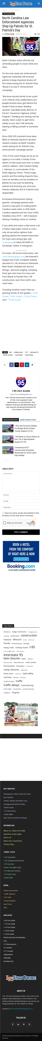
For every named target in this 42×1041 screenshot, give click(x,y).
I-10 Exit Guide (29, 296)
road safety (19, 355)
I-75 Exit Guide (13, 299)
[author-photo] (21, 387)
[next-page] (7, 461)
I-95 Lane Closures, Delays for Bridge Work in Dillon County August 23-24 (26, 428)
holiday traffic (9, 647)
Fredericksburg (17, 643)
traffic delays (11, 685)
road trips (8, 677)
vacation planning (28, 689)
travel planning (27, 685)
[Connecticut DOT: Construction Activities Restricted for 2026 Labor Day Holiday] (7, 450)
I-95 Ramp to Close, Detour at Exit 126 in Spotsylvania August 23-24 (27, 439)
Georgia (26, 643)
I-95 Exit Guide (9, 34)
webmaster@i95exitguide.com (22, 1009)
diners (25, 640)
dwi (10, 352)
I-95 (26, 352)
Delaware (7, 639)
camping (6, 636)
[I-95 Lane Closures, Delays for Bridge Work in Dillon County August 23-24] (7, 428)
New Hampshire (19, 662)
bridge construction (19, 632)
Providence (29, 666)
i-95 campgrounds (9, 651)
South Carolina (9, 681)
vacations (7, 693)
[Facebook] (11, 364)
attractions (7, 632)
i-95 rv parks (20, 651)
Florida (7, 643)
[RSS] (24, 1024)
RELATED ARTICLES (11, 420)
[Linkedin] (27, 364)
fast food (31, 640)
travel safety (29, 355)
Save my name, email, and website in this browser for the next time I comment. (20, 514)
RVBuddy (16, 677)
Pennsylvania (9, 666)
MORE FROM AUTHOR (28, 420)
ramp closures (11, 669)
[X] (16, 364)
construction (29, 635)
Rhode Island (8, 673)
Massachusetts (8, 662)
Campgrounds (32, 632)
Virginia (15, 692)
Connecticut (14, 636)
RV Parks (23, 677)
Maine (24, 659)
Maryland (30, 659)
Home (4, 10)
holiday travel (18, 352)
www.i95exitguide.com (13, 256)
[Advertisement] (21, 325)
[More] (32, 364)
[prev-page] (3, 461)
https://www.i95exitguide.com (21, 394)
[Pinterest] (22, 364)
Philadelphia (20, 666)
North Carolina (8, 355)
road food (18, 674)
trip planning (17, 689)
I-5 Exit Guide (15, 296)
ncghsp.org (7, 242)
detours (17, 639)
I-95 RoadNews (14, 10)
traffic (19, 681)
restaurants (23, 670)
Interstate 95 (34, 352)
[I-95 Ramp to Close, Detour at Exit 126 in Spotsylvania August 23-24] (7, 439)
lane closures (12, 658)
